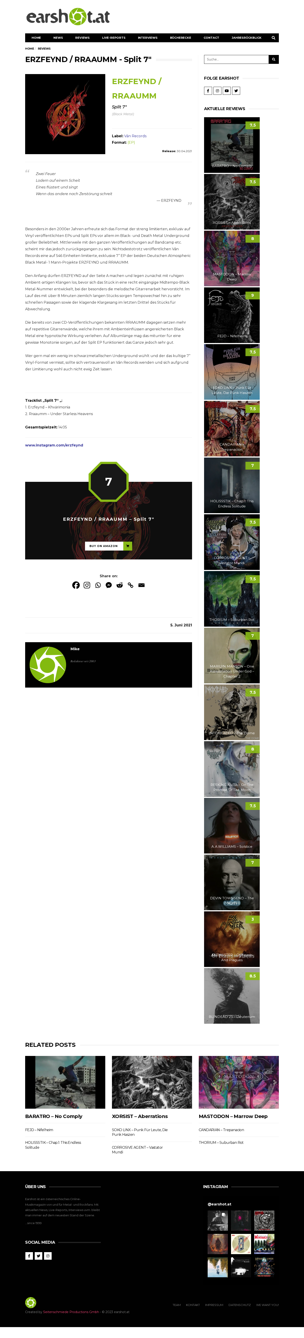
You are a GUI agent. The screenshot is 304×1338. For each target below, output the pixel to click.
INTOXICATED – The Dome (232, 733)
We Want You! (267, 1305)
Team (177, 1305)
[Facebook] (76, 585)
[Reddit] (120, 585)
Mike (75, 649)
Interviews (148, 37)
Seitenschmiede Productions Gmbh (71, 1312)
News (58, 37)
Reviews (82, 37)
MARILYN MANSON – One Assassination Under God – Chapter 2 (232, 671)
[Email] (141, 585)
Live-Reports (114, 37)
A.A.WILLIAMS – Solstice (231, 846)
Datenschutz (240, 1305)
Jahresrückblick (246, 37)
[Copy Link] (131, 585)
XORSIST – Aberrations (232, 222)
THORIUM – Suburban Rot (231, 620)
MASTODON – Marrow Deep (233, 1116)
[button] (218, 1221)
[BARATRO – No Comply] (65, 1082)
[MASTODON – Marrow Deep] (239, 1082)
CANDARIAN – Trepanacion (221, 1130)
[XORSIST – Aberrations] (152, 1082)
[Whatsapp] (98, 585)
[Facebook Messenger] (109, 585)
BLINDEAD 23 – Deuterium (232, 1017)
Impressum (214, 1305)
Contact (211, 37)
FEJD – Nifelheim (232, 336)
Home (36, 37)
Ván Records (135, 136)
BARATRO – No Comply (232, 166)
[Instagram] (87, 585)
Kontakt (193, 1305)
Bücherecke (180, 37)
